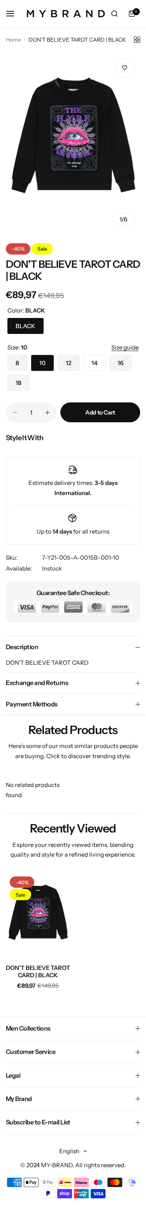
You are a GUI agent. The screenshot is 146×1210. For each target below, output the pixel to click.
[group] (73, 142)
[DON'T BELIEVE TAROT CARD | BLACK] (38, 915)
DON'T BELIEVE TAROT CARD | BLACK (38, 971)
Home (13, 39)
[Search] (114, 13)
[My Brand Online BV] (66, 14)
